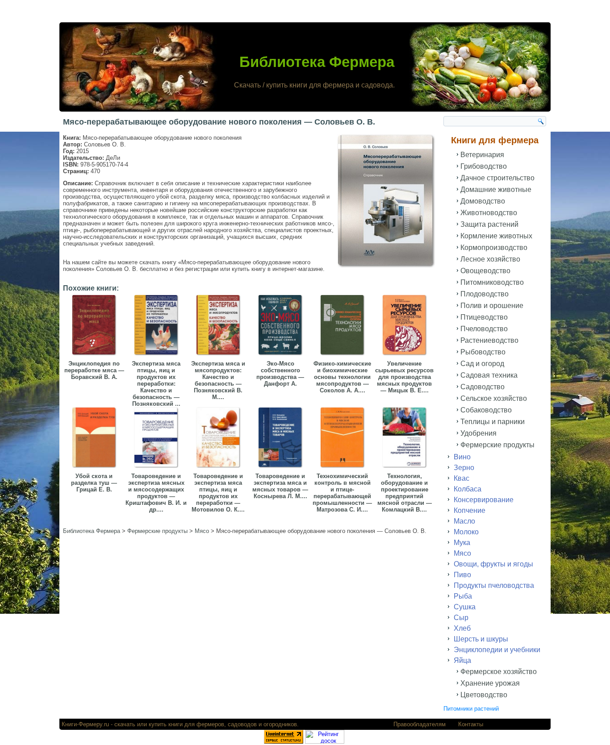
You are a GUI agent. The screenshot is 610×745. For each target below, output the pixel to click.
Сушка (465, 607)
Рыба (463, 596)
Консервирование (484, 500)
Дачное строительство (497, 178)
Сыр (461, 617)
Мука (462, 542)
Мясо (462, 553)
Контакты (470, 724)
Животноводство (488, 212)
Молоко (466, 532)
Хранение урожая (490, 683)
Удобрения (478, 433)
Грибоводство (483, 166)
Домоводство (482, 201)
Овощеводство (485, 271)
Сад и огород (482, 363)
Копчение (469, 510)
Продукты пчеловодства (494, 585)
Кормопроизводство (493, 247)
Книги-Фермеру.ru (85, 724)
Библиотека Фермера (316, 62)
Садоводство (482, 387)
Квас (461, 478)
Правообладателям (419, 724)
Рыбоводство (483, 352)
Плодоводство (484, 294)
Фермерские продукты (497, 445)
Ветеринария (482, 154)
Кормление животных (496, 236)
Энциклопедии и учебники (497, 649)
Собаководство (486, 410)
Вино (462, 457)
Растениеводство (489, 340)
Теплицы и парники (492, 421)
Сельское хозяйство (493, 398)
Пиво (462, 575)
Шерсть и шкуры (481, 639)
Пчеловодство (484, 329)
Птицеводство (484, 317)
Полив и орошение (491, 305)
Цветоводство (483, 695)
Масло (464, 521)
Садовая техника (489, 375)
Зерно (464, 467)
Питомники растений (471, 708)
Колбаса (467, 489)
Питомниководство (492, 282)
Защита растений (489, 224)
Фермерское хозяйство (498, 671)
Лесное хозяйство (490, 259)
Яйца (462, 660)
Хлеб (462, 628)
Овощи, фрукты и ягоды (493, 564)
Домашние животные (495, 189)
